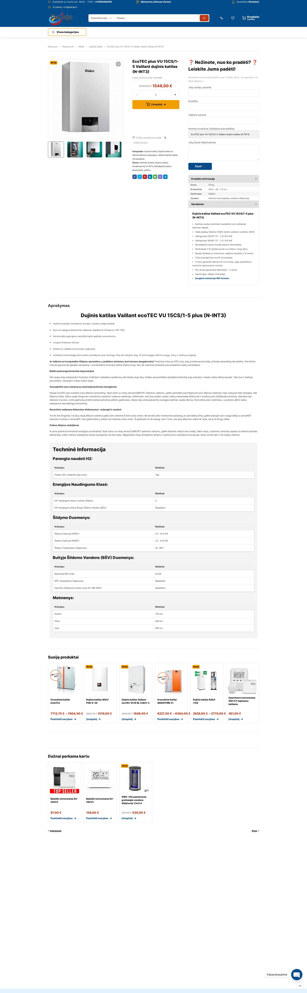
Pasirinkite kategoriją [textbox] (100, 18)
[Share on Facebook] (134, 177)
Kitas (254, 831)
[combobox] (101, 18)
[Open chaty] (296, 974)
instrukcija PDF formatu (216, 278)
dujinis (158, 162)
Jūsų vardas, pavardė (199, 87)
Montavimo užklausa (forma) (156, 1)
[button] (118, 64)
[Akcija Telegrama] (165, 177)
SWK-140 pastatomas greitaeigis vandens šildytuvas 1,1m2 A (134, 800)
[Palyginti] (165, 137)
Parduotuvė (68, 46)
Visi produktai (138, 159)
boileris (151, 162)
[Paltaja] (60, 18)
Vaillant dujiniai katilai (167, 155)
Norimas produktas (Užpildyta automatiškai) (211, 128)
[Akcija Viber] (160, 177)
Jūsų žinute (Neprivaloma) (202, 142)
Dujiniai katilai (95, 46)
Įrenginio (199, 278)
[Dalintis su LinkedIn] (150, 177)
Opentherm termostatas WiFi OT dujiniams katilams (241, 700)
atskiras (143, 162)
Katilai (81, 46)
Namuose (52, 46)
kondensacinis (138, 166)
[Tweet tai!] (140, 177)
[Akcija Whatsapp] (155, 177)
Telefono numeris (197, 115)
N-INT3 (149, 166)
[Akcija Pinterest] (145, 177)
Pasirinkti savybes (62, 719)
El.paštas (193, 101)
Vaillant (147, 170)
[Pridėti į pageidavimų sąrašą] (133, 137)
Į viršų (300, 986)
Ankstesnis (55, 831)
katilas (165, 162)
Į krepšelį (156, 104)
